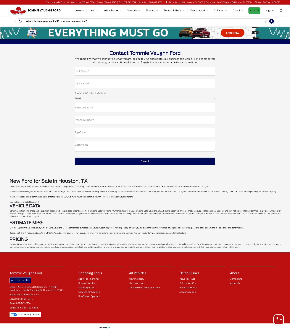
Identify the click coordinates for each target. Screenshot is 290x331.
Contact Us (22, 280)
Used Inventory (137, 283)
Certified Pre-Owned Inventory (144, 287)
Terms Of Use (49, 327)
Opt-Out (93, 327)
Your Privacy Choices (29, 314)
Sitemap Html (71, 327)
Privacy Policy (35, 327)
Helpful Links (189, 273)
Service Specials (187, 292)
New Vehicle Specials (89, 292)
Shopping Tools (90, 273)
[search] (281, 11)
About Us (235, 283)
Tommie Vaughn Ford (19, 327)
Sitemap (59, 327)
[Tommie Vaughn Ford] (35, 10)
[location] (166, 2)
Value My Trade (187, 279)
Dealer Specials (86, 287)
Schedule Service (188, 287)
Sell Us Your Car (187, 283)
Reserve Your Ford (87, 283)
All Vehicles (137, 273)
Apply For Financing (88, 279)
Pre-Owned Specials (89, 296)
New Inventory (136, 279)
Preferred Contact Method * (91, 93)
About (234, 273)
